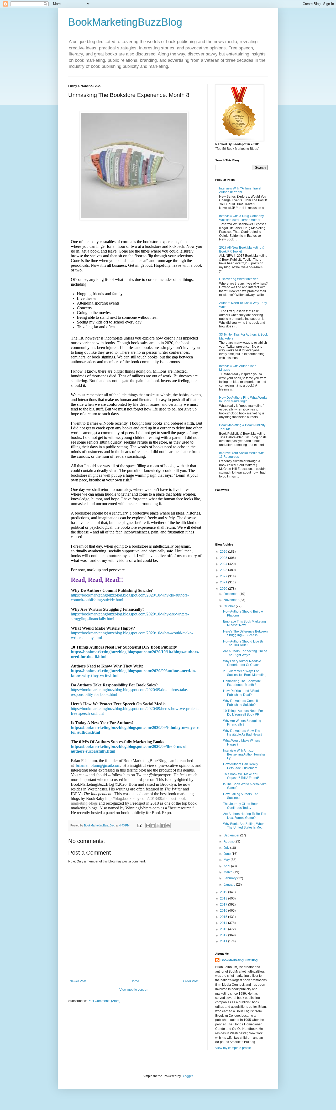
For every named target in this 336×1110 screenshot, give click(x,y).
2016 (224, 910)
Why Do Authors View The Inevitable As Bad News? (242, 732)
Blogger (187, 1076)
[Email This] (148, 825)
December (231, 594)
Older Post (190, 981)
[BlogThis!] (153, 825)
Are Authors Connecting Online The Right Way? (245, 653)
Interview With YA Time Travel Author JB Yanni (240, 190)
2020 (224, 588)
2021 (224, 582)
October (230, 606)
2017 (224, 904)
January (230, 884)
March (228, 872)
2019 (224, 892)
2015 (224, 917)
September (232, 835)
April (227, 866)
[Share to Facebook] (163, 825)
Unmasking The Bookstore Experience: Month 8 (242, 683)
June (228, 854)
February (230, 878)
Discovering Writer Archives (238, 279)
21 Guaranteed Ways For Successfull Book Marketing (244, 673)
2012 (224, 935)
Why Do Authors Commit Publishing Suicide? (240, 702)
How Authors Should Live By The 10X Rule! (243, 643)
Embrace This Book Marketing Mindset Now (244, 623)
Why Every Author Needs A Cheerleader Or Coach (242, 663)
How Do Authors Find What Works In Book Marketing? (243, 399)
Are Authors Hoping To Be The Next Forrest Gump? (244, 815)
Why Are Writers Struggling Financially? (242, 722)
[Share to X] (158, 825)
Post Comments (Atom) (104, 1001)
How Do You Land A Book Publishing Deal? (241, 692)
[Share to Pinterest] (168, 825)
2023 (224, 570)
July (227, 848)
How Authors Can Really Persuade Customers (240, 766)
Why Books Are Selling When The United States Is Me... (244, 825)
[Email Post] (139, 825)
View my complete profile (233, 1048)
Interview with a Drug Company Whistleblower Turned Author (241, 218)
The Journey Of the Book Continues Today (240, 805)
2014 (224, 923)
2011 (224, 941)
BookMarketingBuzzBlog (125, 22)
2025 (224, 558)
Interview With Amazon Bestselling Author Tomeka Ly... (244, 754)
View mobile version (133, 989)
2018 (224, 898)
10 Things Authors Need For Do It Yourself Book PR (243, 712)
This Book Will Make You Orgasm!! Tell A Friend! (241, 776)
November (231, 600)
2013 (224, 929)
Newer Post (78, 981)
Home (134, 981)
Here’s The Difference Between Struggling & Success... (245, 633)
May (227, 860)
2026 (224, 551)
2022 (224, 576)
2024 (224, 564)
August (229, 841)
